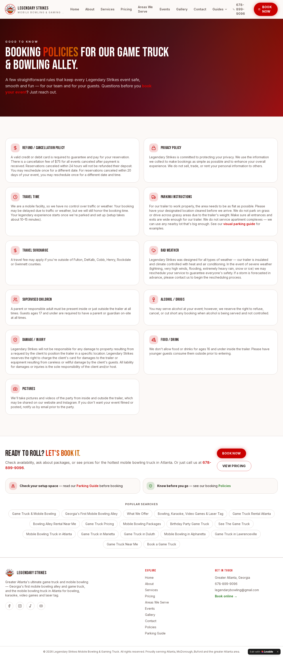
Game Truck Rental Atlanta (252, 514)
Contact (200, 9)
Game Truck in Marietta (98, 534)
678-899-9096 (240, 9)
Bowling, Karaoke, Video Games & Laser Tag (190, 514)
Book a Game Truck (161, 544)
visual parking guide (239, 224)
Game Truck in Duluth (139, 534)
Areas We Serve (145, 9)
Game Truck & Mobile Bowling (34, 514)
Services (108, 9)
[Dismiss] (277, 651)
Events (165, 9)
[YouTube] (41, 606)
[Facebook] (9, 606)
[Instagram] (20, 606)
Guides (218, 9)
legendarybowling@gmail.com (237, 590)
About (89, 9)
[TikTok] (30, 606)
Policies (150, 627)
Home (74, 9)
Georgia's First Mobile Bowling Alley (91, 514)
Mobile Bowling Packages (142, 524)
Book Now (267, 9)
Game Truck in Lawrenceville (236, 534)
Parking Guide (155, 633)
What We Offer (138, 514)
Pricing (126, 9)
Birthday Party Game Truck (189, 524)
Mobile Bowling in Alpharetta (185, 534)
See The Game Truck (234, 524)
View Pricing (234, 466)
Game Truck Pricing (99, 524)
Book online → (226, 596)
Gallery (181, 9)
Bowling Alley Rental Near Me (54, 524)
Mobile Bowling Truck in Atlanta (49, 534)
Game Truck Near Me (122, 544)
